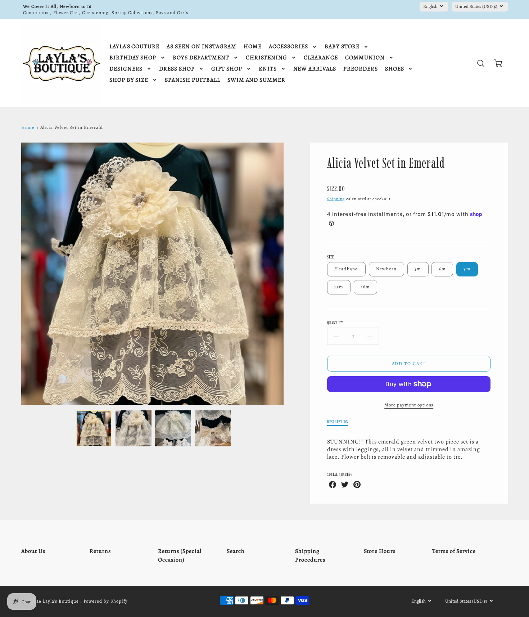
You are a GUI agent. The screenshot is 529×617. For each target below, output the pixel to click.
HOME (253, 46)
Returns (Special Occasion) (179, 555)
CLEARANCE (321, 58)
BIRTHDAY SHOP (132, 58)
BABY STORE (342, 46)
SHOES (394, 69)
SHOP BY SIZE (129, 80)
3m (418, 269)
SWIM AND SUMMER (256, 80)
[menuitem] (134, 46)
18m (365, 287)
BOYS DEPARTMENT (201, 58)
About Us (33, 551)
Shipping (336, 199)
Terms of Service (454, 551)
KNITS (268, 69)
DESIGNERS (126, 69)
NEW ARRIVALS (314, 69)
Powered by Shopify (105, 601)
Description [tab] (337, 421)
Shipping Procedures (310, 555)
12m (338, 287)
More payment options (408, 405)
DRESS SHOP (177, 69)
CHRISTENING (267, 58)
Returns (100, 551)
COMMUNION (365, 58)
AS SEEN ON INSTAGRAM (201, 46)
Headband (346, 269)
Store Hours (380, 551)
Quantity (335, 322)
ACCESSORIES (288, 46)
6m (442, 269)
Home (28, 127)
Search (236, 551)
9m (467, 269)
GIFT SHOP (226, 69)
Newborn (386, 269)
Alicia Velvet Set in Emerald (71, 127)
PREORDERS (360, 69)
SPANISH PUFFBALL (192, 80)
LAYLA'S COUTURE (134, 46)
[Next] (289, 273)
